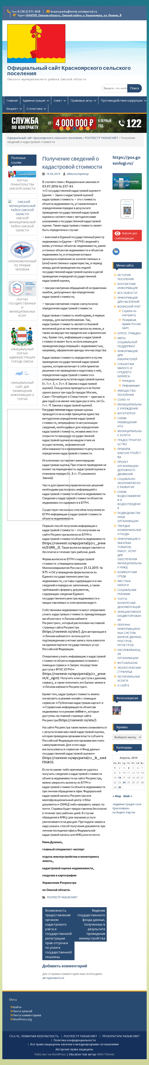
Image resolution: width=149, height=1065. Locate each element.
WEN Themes (105, 1054)
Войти (17, 1007)
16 (119, 777)
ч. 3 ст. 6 (61, 383)
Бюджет (12, 108)
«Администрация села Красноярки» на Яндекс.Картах (127, 808)
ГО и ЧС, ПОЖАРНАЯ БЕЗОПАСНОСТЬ (34, 1036)
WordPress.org (22, 1019)
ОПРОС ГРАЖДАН (129, 333)
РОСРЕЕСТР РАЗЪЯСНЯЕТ (101, 138)
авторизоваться (53, 978)
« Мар (117, 796)
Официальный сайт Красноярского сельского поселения (69, 70)
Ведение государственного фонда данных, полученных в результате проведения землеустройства (91, 924)
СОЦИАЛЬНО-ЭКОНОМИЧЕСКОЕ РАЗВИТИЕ (129, 483)
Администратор (78, 174)
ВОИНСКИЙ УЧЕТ (129, 306)
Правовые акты (81, 100)
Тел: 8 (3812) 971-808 (25, 11)
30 (119, 787)
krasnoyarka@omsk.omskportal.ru (74, 11)
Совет (58, 100)
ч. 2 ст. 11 (74, 473)
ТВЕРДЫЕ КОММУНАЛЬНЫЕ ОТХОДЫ (129, 530)
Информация (130, 385)
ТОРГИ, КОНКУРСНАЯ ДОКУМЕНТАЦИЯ (128, 603)
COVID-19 (123, 399)
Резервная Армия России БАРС (131, 324)
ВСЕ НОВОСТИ (127, 293)
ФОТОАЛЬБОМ (127, 663)
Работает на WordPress (50, 1054)
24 (124, 782)
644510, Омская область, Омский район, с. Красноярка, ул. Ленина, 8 (73, 15)
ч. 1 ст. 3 (48, 383)
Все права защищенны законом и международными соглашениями (74, 1044)
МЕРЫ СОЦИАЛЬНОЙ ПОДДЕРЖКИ (127, 342)
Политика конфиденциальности (75, 1040)
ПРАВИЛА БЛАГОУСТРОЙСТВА (129, 453)
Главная (12, 100)
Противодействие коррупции (122, 100)
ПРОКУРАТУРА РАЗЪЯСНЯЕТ (121, 1036)
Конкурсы (128, 380)
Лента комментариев (27, 1015)
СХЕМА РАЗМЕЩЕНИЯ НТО (127, 422)
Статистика (34, 108)
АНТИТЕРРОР (126, 413)
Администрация (34, 100)
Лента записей (22, 1011)
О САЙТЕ (123, 685)
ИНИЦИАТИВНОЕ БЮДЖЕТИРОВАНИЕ (129, 616)
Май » (127, 796)
